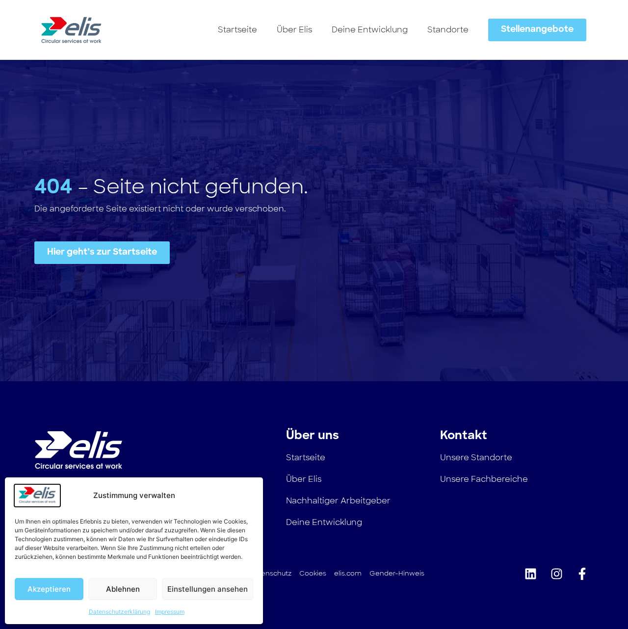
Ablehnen (123, 589)
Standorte (448, 30)
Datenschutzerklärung (119, 611)
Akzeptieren (49, 589)
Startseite (237, 30)
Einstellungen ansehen (207, 589)
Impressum (169, 611)
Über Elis (294, 30)
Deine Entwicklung (370, 30)
